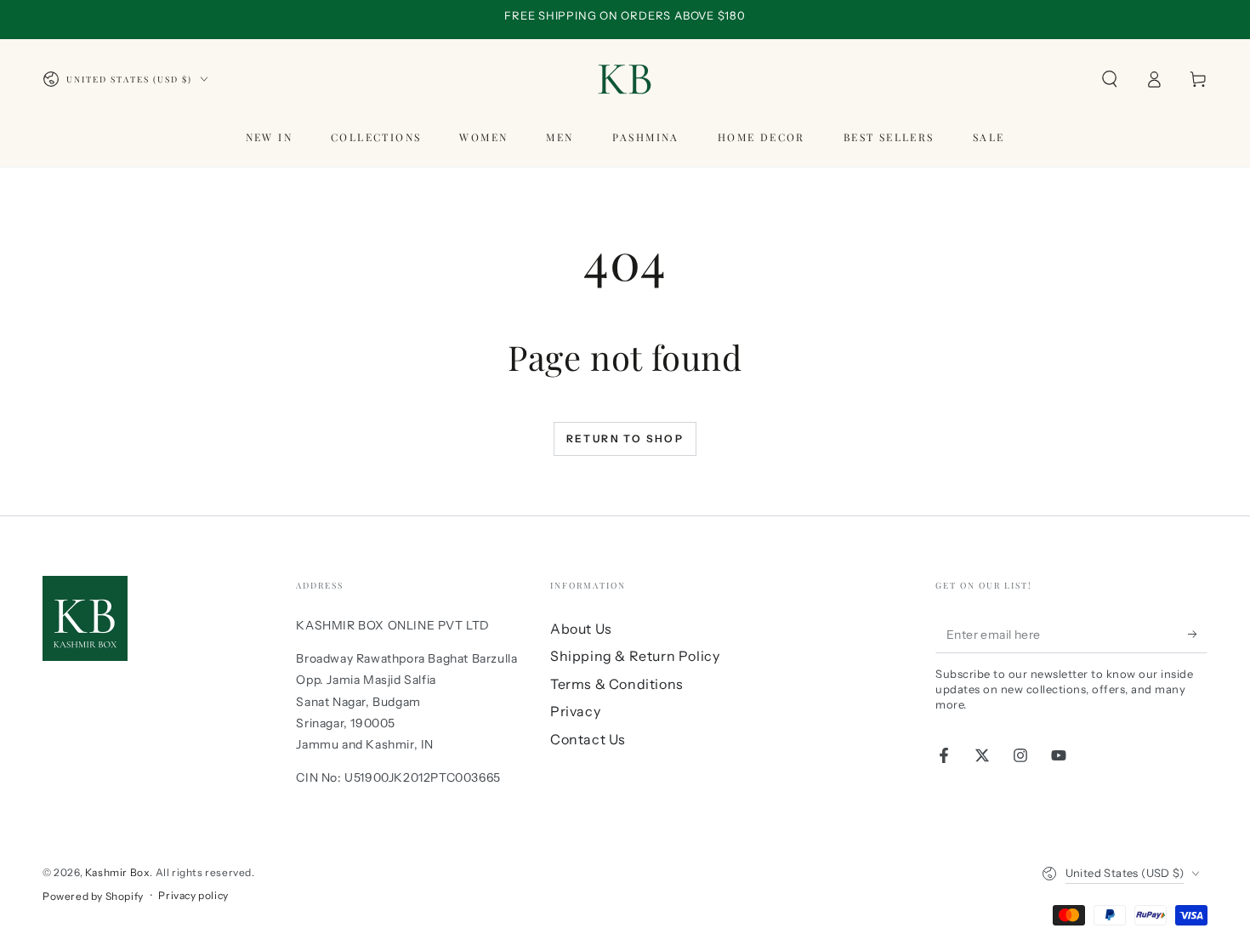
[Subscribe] (1197, 633)
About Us (581, 628)
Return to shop (625, 438)
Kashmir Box (118, 872)
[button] (1110, 79)
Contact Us (588, 739)
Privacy (575, 711)
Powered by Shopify (93, 896)
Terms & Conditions (617, 683)
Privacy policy (193, 895)
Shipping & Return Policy (634, 655)
